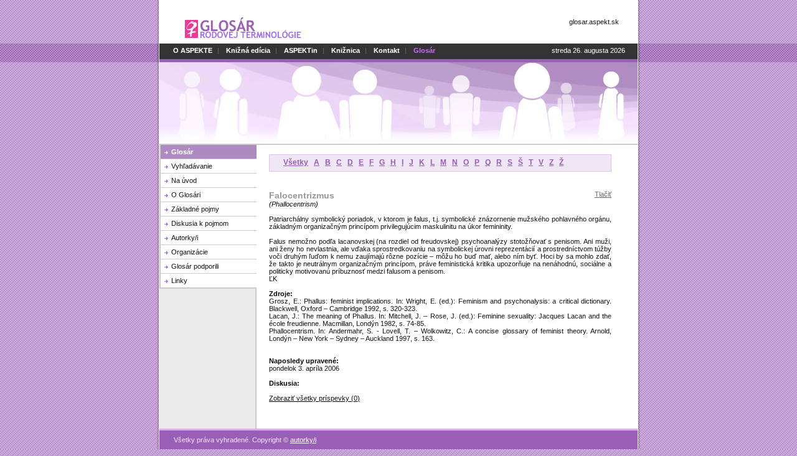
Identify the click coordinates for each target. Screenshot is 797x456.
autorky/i (303, 440)
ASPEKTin (301, 50)
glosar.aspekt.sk (594, 22)
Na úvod (184, 180)
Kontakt (387, 50)
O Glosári (185, 194)
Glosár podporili (195, 266)
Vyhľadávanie (191, 166)
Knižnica (345, 50)
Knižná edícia (248, 50)
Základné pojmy (195, 209)
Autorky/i (184, 237)
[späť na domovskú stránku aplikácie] (243, 41)
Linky (179, 280)
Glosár (182, 152)
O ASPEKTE (192, 50)
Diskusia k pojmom (200, 223)
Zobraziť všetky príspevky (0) (314, 398)
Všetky (295, 162)
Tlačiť (603, 194)
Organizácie (189, 252)
